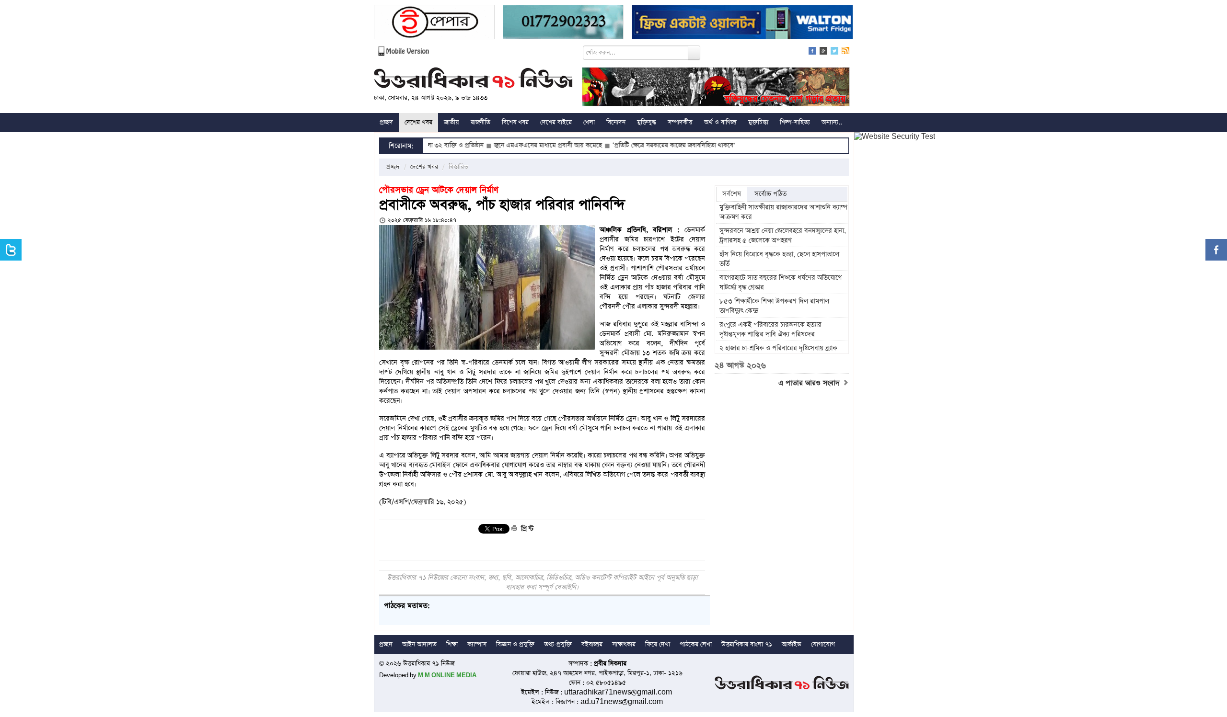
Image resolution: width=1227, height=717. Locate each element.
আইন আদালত (419, 644)
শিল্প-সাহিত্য (795, 122)
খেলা (589, 122)
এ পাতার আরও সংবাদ (810, 383)
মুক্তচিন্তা (758, 122)
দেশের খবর (418, 122)
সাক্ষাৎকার (624, 644)
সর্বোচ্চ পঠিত (770, 194)
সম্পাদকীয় (680, 122)
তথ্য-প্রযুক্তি (558, 644)
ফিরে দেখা (657, 644)
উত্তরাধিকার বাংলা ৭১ (746, 644)
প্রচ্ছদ (386, 122)
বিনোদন (615, 122)
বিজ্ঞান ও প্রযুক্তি (515, 644)
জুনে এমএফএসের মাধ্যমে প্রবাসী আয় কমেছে (515, 145)
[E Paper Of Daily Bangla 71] (434, 23)
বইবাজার (591, 644)
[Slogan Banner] (715, 87)
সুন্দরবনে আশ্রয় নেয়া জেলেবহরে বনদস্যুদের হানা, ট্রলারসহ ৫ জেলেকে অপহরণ (782, 235)
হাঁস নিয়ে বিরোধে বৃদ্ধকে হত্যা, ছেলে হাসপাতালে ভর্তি (779, 259)
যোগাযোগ (823, 644)
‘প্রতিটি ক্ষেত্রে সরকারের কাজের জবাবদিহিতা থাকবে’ (641, 145)
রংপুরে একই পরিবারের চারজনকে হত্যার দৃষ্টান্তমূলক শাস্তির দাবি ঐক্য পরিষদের (770, 329)
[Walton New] (742, 23)
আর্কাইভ (791, 644)
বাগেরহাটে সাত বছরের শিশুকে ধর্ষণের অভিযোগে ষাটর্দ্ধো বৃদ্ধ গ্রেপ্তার (780, 282)
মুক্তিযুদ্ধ (646, 122)
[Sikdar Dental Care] (563, 23)
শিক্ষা (452, 644)
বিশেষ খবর (515, 122)
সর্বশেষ (731, 194)
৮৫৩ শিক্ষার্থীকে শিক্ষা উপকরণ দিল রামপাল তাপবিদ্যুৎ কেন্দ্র (774, 306)
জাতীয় (451, 122)
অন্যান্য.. (832, 122)
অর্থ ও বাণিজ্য (720, 122)
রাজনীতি (480, 122)
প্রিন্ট (526, 529)
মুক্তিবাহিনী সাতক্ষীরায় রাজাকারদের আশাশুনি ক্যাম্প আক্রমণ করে (783, 212)
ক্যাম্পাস (476, 644)
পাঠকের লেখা (696, 644)
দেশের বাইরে (556, 122)
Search (694, 53)
